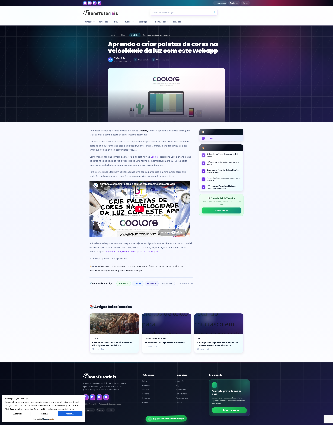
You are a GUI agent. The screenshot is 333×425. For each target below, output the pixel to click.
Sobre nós (179, 381)
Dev (116, 22)
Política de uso (181, 398)
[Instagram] (90, 3)
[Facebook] (85, 3)
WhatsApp (123, 283)
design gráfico (172, 266)
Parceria (145, 394)
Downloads (160, 22)
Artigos (88, 22)
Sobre (144, 381)
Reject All (44, 413)
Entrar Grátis (221, 210)
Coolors (154, 156)
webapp (138, 270)
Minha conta (180, 389)
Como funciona (181, 394)
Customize (17, 413)
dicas (182, 266)
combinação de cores (121, 266)
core (134, 266)
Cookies (110, 410)
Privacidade (89, 410)
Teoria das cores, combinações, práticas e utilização (131, 251)
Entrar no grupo (231, 410)
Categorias (148, 375)
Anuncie (145, 389)
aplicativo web (104, 266)
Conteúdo (208, 138)
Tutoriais (103, 22)
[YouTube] (99, 3)
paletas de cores (125, 270)
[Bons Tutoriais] (100, 12)
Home (112, 35)
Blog (123, 35)
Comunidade (215, 375)
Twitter (138, 283)
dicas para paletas (109, 270)
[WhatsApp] (95, 3)
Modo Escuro (221, 3)
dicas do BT (94, 270)
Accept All (70, 413)
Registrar (234, 3)
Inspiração (143, 22)
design (162, 266)
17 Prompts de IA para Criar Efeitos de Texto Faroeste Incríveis (221, 187)
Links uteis (181, 375)
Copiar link (167, 283)
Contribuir (146, 385)
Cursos (128, 22)
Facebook (151, 283)
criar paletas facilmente (147, 266)
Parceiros (146, 398)
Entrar (245, 3)
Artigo (135, 35)
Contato (177, 22)
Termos (100, 410)
